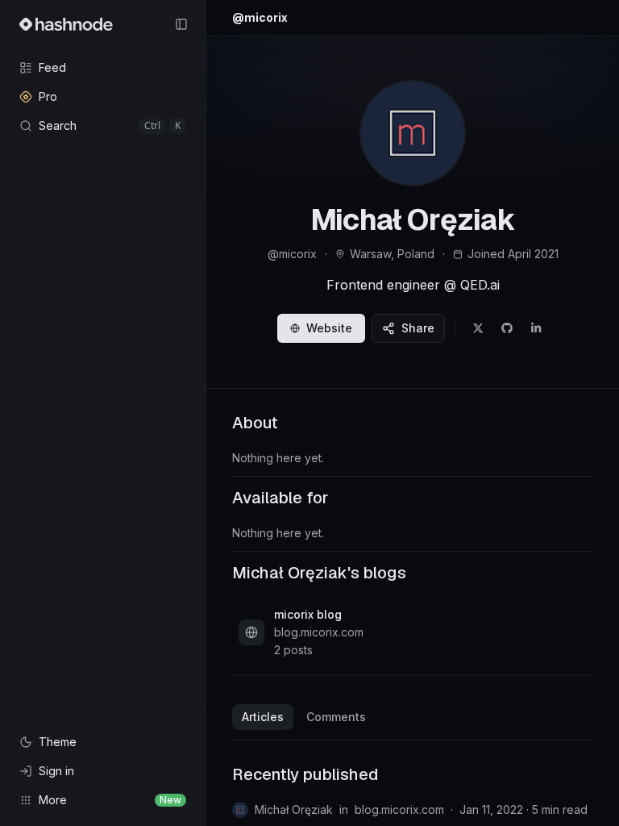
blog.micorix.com (399, 809)
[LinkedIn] (536, 328)
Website (329, 328)
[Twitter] (478, 328)
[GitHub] (507, 328)
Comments (336, 717)
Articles (263, 717)
